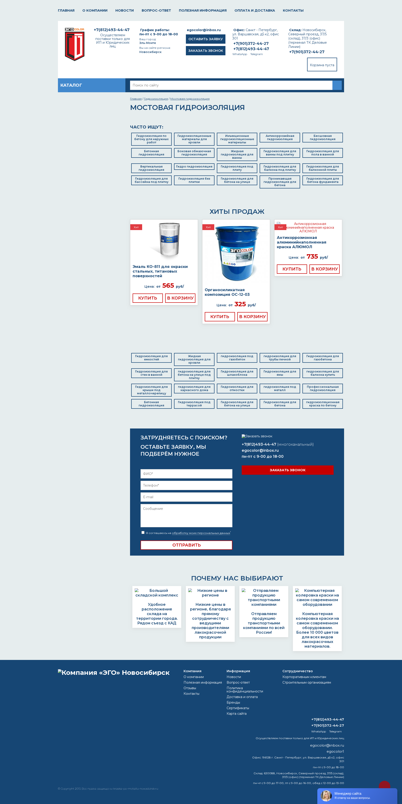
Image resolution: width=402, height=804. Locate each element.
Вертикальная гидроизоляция (151, 168)
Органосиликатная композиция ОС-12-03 (227, 292)
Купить (147, 298)
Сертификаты (238, 708)
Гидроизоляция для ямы (280, 373)
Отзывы (190, 688)
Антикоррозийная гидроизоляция (280, 137)
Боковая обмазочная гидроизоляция (194, 152)
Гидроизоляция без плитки (194, 180)
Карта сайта (237, 714)
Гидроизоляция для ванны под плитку (280, 152)
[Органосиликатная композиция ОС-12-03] (236, 253)
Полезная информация (203, 10)
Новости (124, 10)
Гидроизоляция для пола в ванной (322, 152)
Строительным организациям (306, 682)
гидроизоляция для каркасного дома (194, 388)
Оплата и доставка (254, 10)
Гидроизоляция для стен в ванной (151, 373)
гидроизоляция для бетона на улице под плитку (194, 375)
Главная (66, 10)
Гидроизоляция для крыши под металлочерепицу (151, 390)
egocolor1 (335, 751)
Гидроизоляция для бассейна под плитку (151, 180)
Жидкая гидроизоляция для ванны (237, 154)
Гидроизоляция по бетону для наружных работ (151, 139)
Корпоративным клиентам (304, 677)
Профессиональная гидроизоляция (323, 388)
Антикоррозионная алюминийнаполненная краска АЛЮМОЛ (301, 242)
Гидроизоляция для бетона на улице (237, 180)
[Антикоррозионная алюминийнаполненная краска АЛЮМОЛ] (308, 227)
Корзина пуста (322, 65)
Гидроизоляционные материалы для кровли (194, 139)
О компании (94, 10)
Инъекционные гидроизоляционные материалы (237, 139)
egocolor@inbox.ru (204, 30)
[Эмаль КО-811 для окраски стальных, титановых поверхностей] (164, 242)
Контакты (293, 10)
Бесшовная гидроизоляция (322, 137)
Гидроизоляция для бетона (280, 403)
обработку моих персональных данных (201, 533)
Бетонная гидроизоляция (151, 152)
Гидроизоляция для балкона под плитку (280, 168)
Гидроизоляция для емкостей (151, 357)
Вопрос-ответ (156, 10)
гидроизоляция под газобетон (237, 357)
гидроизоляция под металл (280, 388)
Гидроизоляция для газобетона (322, 357)
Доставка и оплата (242, 697)
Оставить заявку (205, 39)
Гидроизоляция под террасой (194, 403)
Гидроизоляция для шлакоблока (237, 373)
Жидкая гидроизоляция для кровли (194, 359)
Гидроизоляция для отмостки (237, 388)
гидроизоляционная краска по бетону (322, 403)
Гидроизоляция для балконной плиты (322, 168)
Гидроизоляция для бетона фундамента (322, 180)
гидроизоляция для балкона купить (322, 373)
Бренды (233, 702)
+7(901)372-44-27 (307, 52)
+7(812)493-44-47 (251, 49)
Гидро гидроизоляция (194, 166)
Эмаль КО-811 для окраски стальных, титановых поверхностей (160, 271)
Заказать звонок (205, 51)
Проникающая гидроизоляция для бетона (280, 182)
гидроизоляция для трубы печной (280, 357)
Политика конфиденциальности (245, 689)
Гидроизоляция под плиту (237, 168)
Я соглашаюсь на (188, 533)
